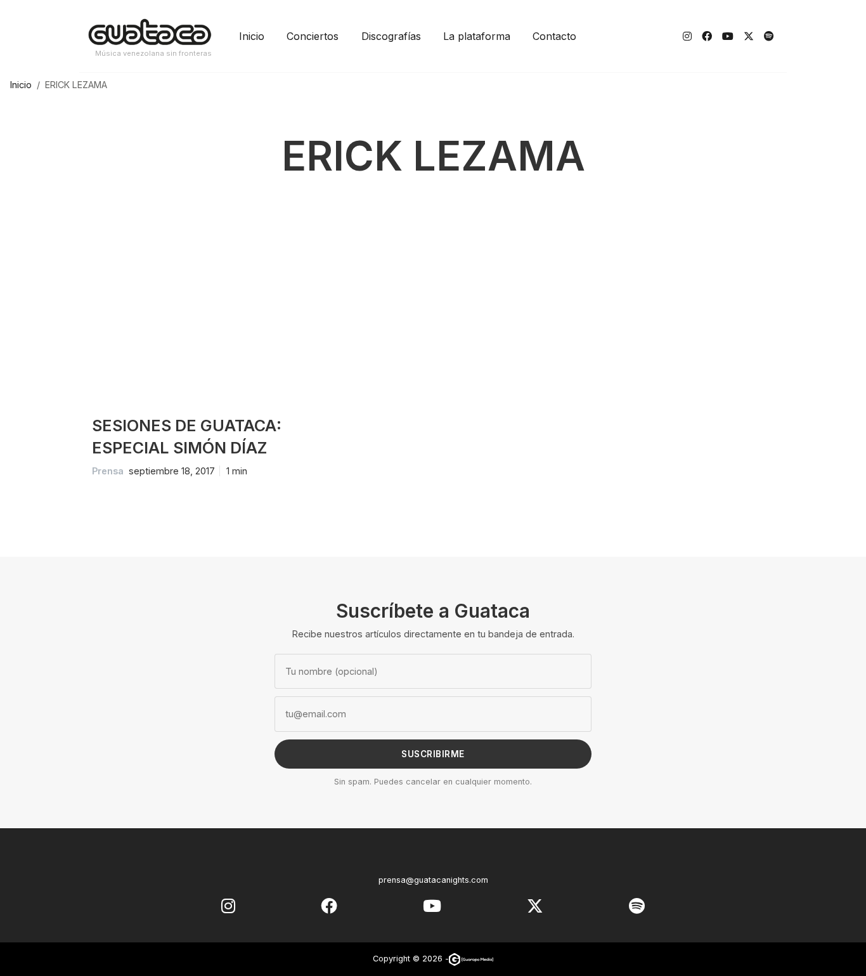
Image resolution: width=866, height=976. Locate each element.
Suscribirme (433, 754)
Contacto (554, 36)
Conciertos (313, 36)
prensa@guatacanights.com (433, 880)
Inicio (251, 36)
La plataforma (476, 36)
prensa (108, 470)
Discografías (391, 36)
